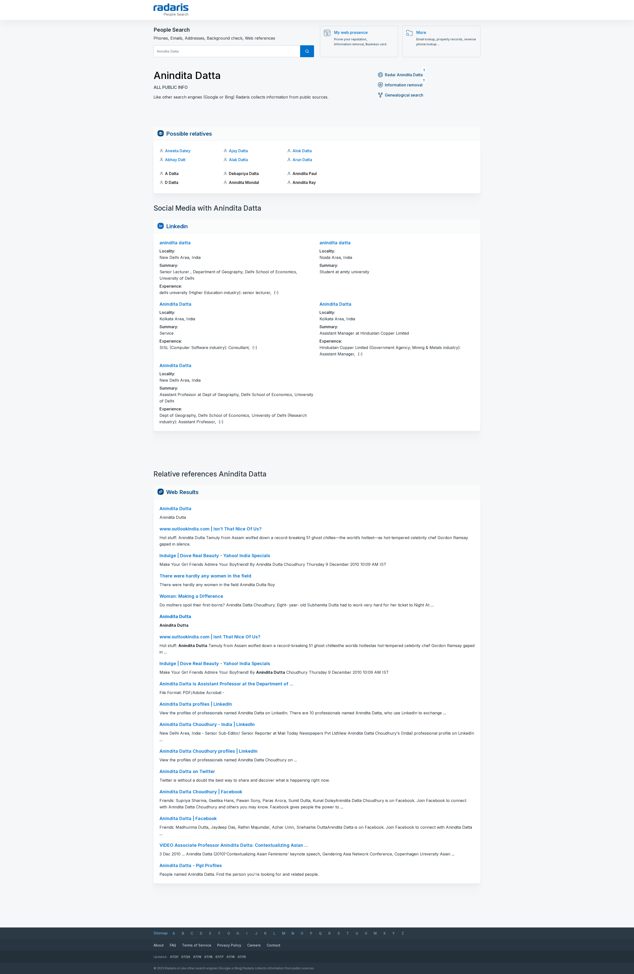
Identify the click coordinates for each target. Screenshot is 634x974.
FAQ (173, 945)
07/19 (197, 957)
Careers (254, 945)
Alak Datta (238, 159)
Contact (273, 945)
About (159, 945)
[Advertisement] (317, 115)
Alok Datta (302, 150)
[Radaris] (171, 7)
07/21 (174, 957)
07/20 (185, 957)
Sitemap (161, 933)
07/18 (208, 957)
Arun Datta (302, 159)
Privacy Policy (229, 945)
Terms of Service (196, 945)
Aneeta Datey (177, 150)
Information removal (404, 84)
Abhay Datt (175, 159)
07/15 (242, 957)
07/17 (219, 957)
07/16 (231, 957)
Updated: (160, 957)
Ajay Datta (238, 150)
